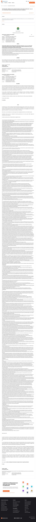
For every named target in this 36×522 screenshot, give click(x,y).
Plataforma (5, 2)
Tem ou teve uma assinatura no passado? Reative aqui (8, 492)
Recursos (13, 2)
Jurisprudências (5, 5)
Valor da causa (2, 505)
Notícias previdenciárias (16, 512)
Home (2, 5)
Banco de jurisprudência (16, 504)
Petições (9, 2)
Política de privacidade (27, 512)
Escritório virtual (15, 506)
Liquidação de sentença (4, 504)
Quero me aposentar (32, 1)
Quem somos (26, 507)
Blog (26, 1)
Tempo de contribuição (4, 506)
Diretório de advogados (15, 505)
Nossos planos (32, 2)
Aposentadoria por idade (4, 510)
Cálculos (2, 2)
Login (28, 1)
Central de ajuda (27, 508)
